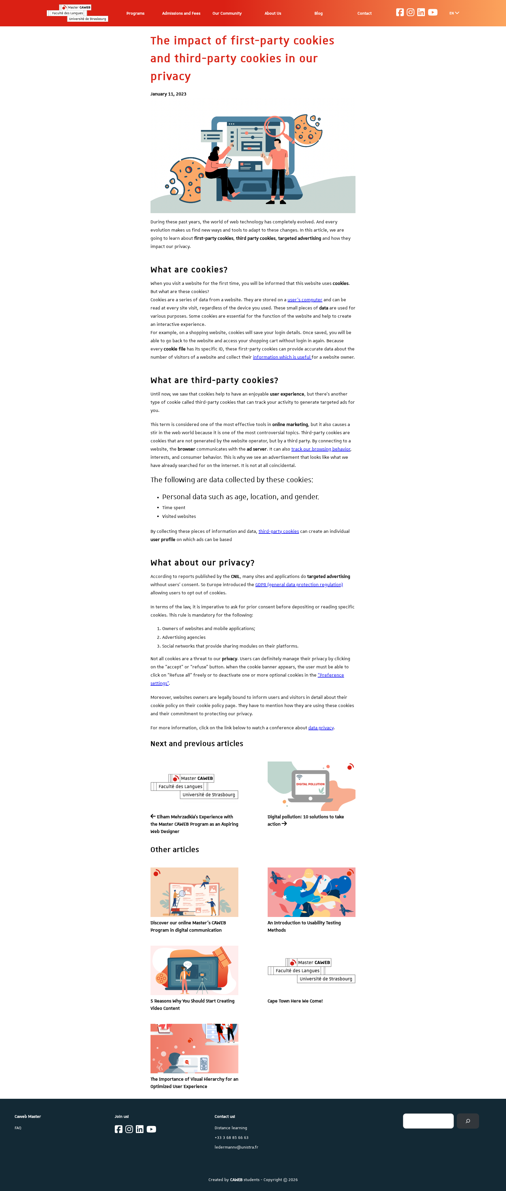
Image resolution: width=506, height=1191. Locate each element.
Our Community (227, 13)
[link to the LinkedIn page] (421, 13)
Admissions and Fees (181, 13)
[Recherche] (468, 1121)
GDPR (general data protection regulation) (299, 585)
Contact (365, 13)
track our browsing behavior (320, 449)
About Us (273, 13)
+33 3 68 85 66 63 (232, 1137)
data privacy (321, 728)
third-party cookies (279, 531)
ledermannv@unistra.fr (236, 1147)
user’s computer (305, 300)
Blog (318, 13)
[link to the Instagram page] (410, 13)
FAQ (18, 1127)
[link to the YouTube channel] (433, 13)
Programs (135, 13)
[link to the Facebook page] (400, 13)
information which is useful (282, 357)
